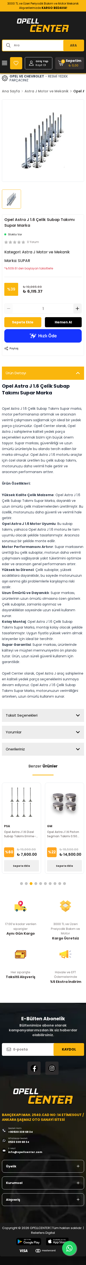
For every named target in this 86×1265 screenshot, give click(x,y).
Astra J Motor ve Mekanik (47, 91)
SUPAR (24, 260)
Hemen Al (63, 322)
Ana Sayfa (11, 91)
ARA (73, 45)
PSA (7, 826)
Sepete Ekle (22, 322)
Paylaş (14, 348)
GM (49, 826)
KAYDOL (69, 1049)
